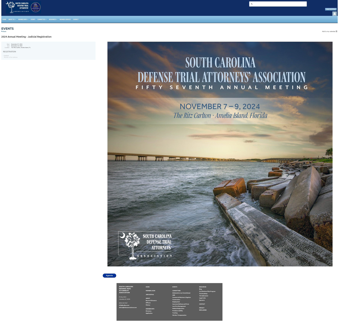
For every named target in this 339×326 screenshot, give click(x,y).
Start (8, 44)
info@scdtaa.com (124, 305)
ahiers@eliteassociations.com (128, 307)
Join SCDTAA (331, 9)
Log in (334, 13)
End (8, 46)
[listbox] (330, 31)
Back (4, 31)
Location (7, 47)
